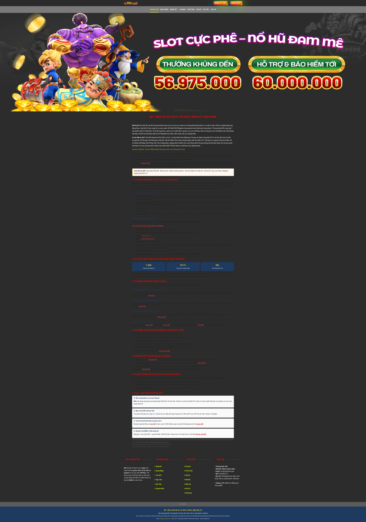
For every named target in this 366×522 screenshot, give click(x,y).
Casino (182, 9)
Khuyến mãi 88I (164, 351)
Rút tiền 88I (146, 369)
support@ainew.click (148, 239)
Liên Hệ (213, 9)
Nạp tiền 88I (202, 363)
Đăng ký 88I (152, 360)
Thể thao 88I (161, 317)
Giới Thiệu (164, 9)
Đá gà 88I (166, 325)
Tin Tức (206, 9)
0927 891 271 (146, 236)
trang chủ (154, 9)
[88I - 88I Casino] (131, 3)
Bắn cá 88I (149, 325)
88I (226, 466)
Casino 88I (142, 306)
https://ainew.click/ (228, 469)
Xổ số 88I (201, 325)
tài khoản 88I (145, 163)
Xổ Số (199, 9)
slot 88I (153, 424)
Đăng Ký (173, 9)
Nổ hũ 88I (151, 296)
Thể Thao (191, 9)
